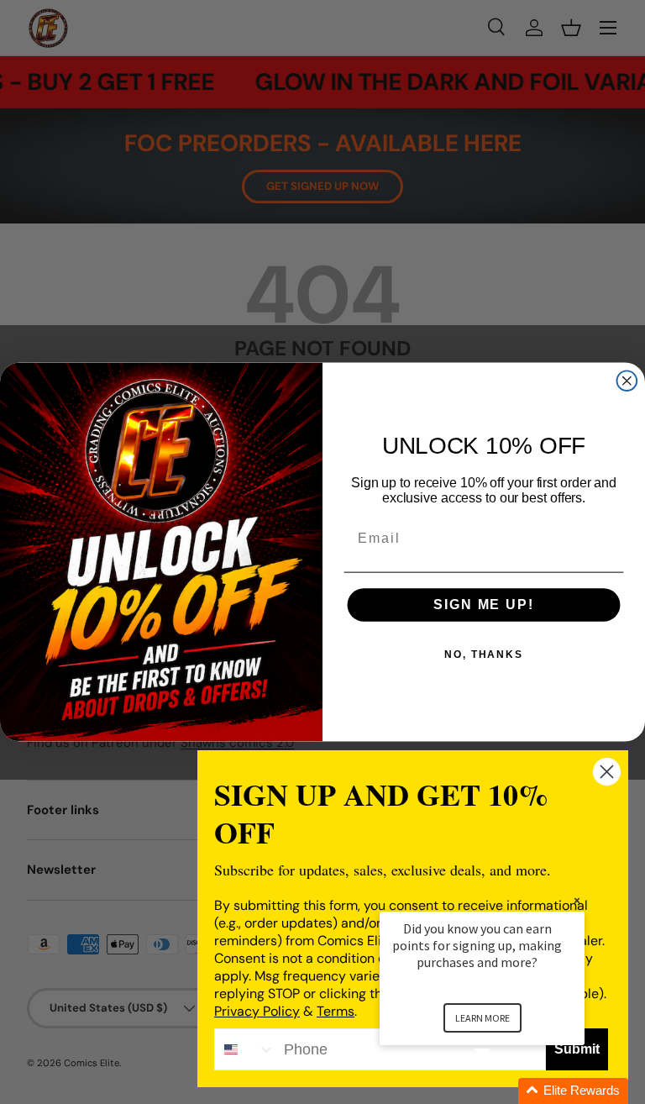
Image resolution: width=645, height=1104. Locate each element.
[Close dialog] (627, 381)
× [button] (577, 900)
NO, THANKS (483, 655)
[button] (502, 1091)
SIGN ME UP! (483, 605)
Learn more (482, 1018)
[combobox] (245, 1049)
